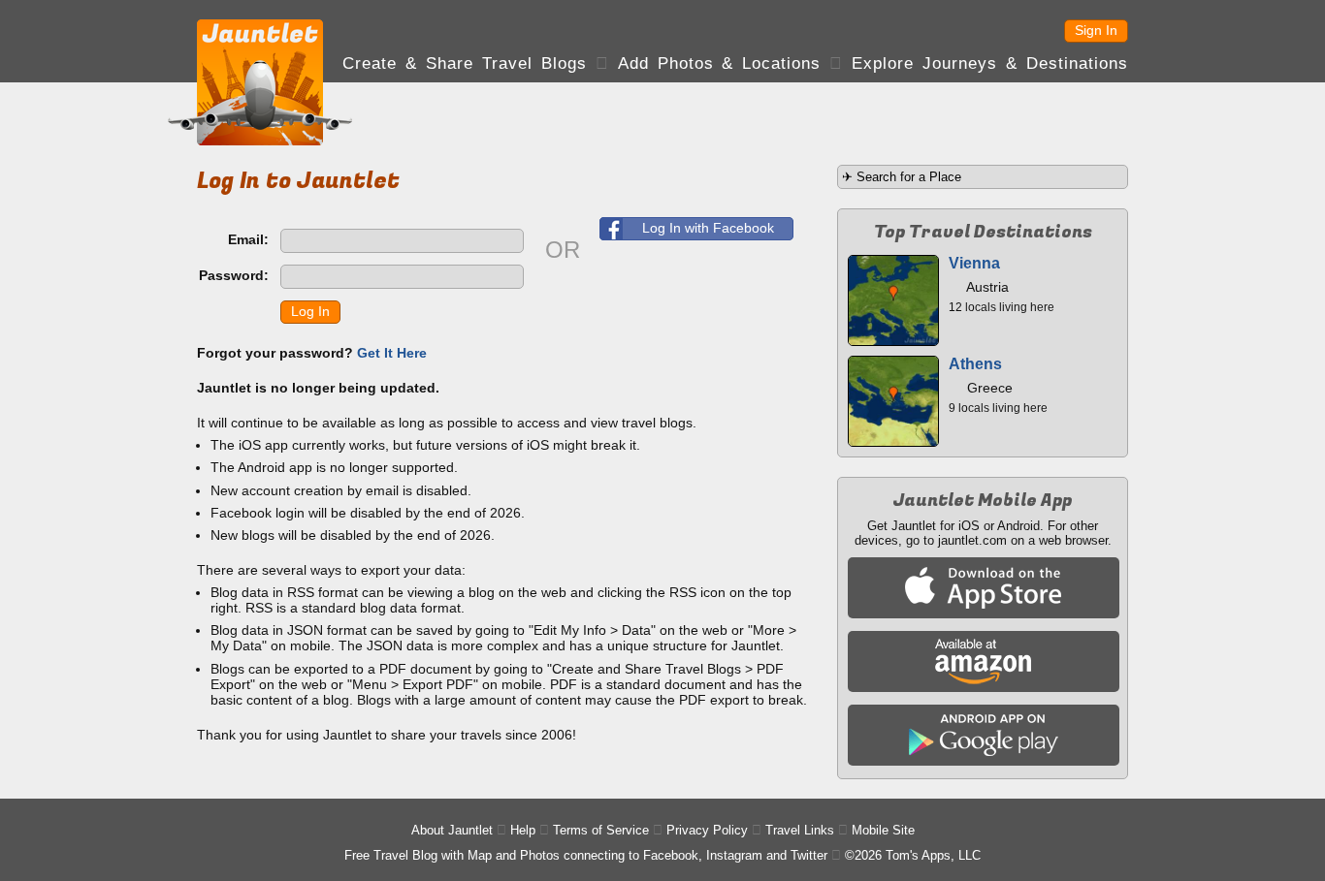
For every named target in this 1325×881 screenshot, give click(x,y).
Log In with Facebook (708, 228)
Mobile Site (883, 830)
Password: (234, 275)
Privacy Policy (707, 830)
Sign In (1096, 30)
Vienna (974, 263)
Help (522, 830)
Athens (975, 364)
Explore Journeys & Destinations (990, 63)
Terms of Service (601, 830)
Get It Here (392, 353)
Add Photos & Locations (720, 63)
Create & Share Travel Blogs (464, 63)
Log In (310, 311)
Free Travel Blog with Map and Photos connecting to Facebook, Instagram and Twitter (585, 855)
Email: (248, 239)
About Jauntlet (452, 830)
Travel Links (799, 830)
